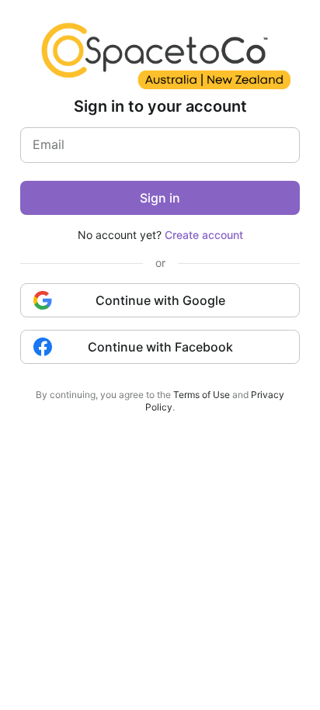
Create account (204, 234)
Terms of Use (201, 394)
